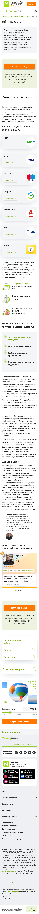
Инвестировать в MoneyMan (19, 744)
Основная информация (13, 97)
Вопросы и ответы (9, 826)
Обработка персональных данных (11, 878)
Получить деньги (19, 607)
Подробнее (9, 145)
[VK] (16, 752)
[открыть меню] (3, 11)
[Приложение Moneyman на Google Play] (11, 771)
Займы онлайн (16, 762)
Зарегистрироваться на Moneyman (19, 338)
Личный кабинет (35, 11)
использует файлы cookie (12, 891)
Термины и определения (12, 832)
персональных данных (5, 909)
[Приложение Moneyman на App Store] (27, 771)
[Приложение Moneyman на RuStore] (27, 776)
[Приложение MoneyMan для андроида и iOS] (6, 764)
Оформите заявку (20, 283)
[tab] (15, 590)
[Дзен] (29, 752)
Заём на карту (19, 66)
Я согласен (31, 909)
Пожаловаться (8, 829)
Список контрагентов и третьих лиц (12, 884)
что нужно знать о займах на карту (16, 410)
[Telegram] (25, 752)
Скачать (31, 4)
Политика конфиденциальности (11, 880)
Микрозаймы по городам (12, 839)
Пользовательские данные (9, 882)
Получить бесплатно (19, 721)
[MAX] (34, 752)
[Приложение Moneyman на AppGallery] (11, 776)
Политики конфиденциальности (17, 910)
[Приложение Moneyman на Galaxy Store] (11, 781)
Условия (29, 97)
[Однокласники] (20, 752)
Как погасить (7, 822)
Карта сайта (7, 835)
